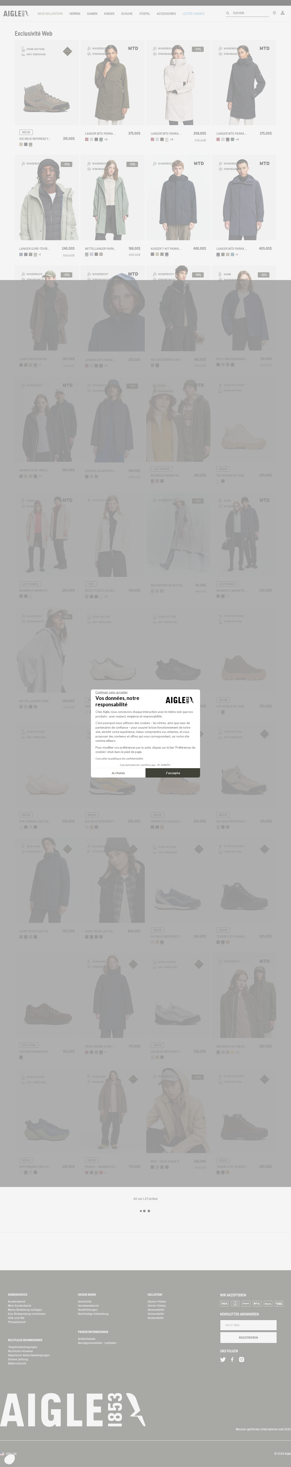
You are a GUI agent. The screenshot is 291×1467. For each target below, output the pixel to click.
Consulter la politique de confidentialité (119, 758)
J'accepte (173, 773)
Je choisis (118, 773)
